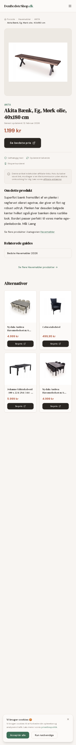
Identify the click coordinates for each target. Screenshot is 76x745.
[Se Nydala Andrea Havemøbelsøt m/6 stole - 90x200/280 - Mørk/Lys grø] (20, 307)
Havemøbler (24, 19)
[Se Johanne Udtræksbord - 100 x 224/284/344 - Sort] (20, 369)
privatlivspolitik (49, 727)
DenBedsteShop (18, 6)
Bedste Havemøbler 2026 (22, 253)
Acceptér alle (18, 735)
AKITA (37, 19)
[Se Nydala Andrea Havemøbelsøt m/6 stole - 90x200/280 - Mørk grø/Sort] (56, 369)
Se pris (19, 343)
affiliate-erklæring (52, 179)
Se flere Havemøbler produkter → (38, 267)
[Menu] (70, 6)
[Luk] (68, 719)
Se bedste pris (20, 143)
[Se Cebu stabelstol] (56, 307)
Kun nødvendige (44, 735)
